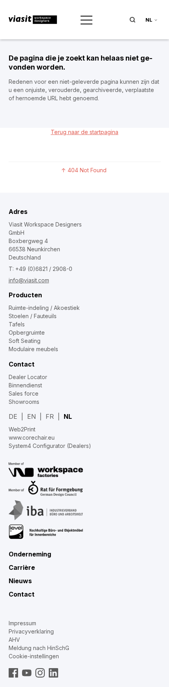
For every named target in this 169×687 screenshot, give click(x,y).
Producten (25, 295)
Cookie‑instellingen (34, 656)
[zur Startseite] (33, 19)
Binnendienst (25, 385)
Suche (132, 19)
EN (31, 416)
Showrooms (24, 401)
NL (68, 416)
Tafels (17, 324)
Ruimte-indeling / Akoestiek (44, 307)
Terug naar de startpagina (84, 132)
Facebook (13, 673)
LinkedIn (53, 673)
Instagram (40, 673)
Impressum (22, 623)
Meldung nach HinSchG (39, 648)
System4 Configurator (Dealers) (50, 445)
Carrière (22, 567)
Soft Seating (24, 340)
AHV (14, 639)
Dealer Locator (28, 377)
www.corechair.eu (32, 437)
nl (148, 20)
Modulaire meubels (33, 349)
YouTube (26, 673)
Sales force (24, 393)
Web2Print (22, 429)
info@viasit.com (29, 280)
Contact (22, 364)
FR (50, 416)
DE (13, 416)
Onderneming (30, 554)
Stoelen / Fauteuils (33, 316)
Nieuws (20, 581)
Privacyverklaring (31, 631)
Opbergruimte (27, 332)
